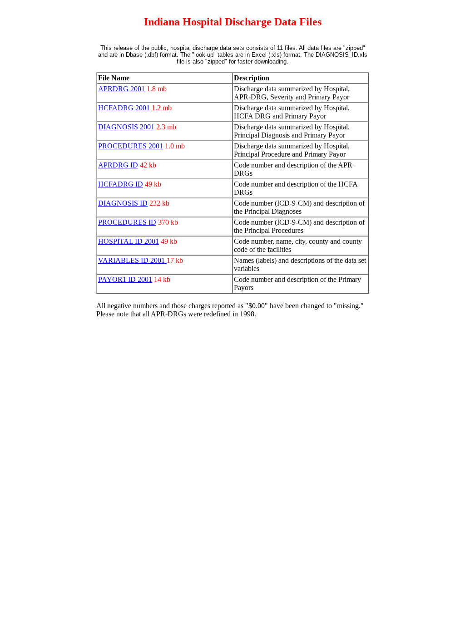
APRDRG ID (118, 165)
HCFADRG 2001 (124, 108)
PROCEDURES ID (127, 222)
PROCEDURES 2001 (130, 146)
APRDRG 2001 (121, 89)
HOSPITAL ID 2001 (128, 241)
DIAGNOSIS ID (123, 203)
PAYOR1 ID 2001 (125, 279)
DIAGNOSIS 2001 (126, 127)
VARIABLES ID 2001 (132, 260)
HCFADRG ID (120, 184)
